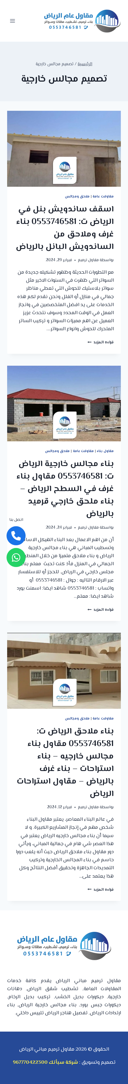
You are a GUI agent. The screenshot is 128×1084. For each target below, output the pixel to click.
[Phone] (16, 535)
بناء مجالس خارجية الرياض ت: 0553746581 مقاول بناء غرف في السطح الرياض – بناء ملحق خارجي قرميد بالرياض (65, 489)
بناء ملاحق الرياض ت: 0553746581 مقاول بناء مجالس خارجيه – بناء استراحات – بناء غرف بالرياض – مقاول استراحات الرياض (65, 762)
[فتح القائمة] (12, 20)
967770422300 (30, 1062)
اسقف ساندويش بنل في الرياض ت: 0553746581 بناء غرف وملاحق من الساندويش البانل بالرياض (65, 228)
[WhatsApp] (16, 557)
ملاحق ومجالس (77, 196)
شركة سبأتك (63, 1062)
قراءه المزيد (101, 342)
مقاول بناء (105, 451)
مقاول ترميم (88, 260)
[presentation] (64, 149)
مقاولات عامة (103, 196)
